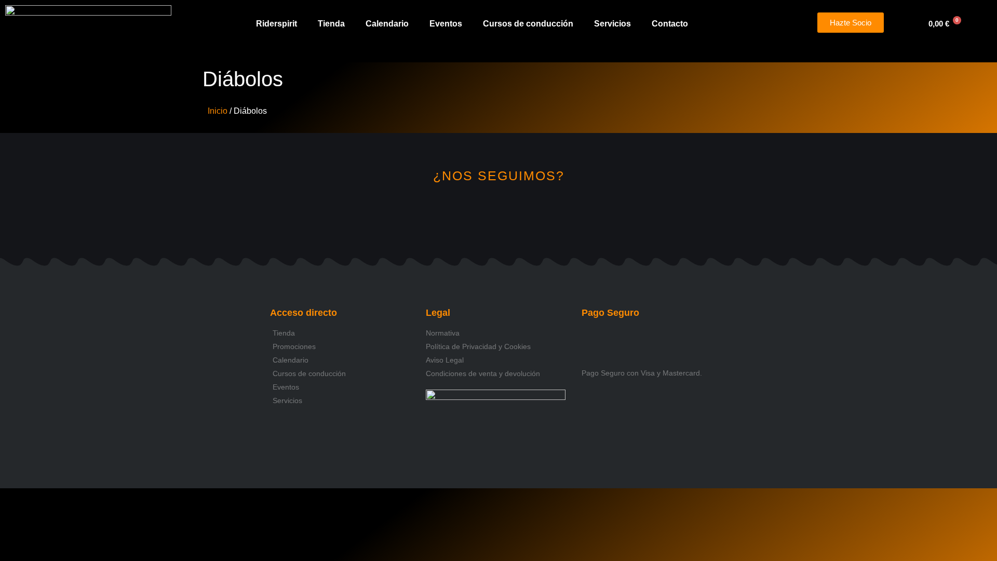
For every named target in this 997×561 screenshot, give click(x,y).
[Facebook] (499, 213)
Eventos (445, 23)
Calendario (387, 23)
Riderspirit (276, 23)
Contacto (670, 23)
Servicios (612, 23)
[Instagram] (464, 213)
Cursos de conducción (528, 23)
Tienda (331, 23)
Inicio (217, 110)
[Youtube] (534, 213)
